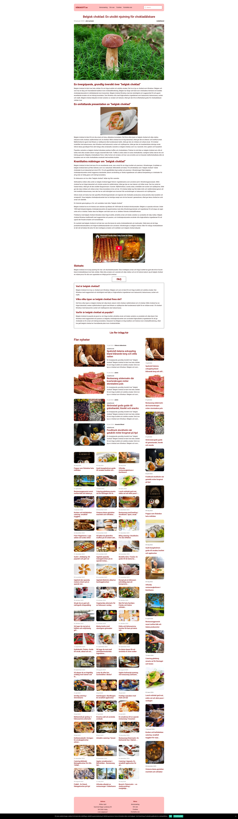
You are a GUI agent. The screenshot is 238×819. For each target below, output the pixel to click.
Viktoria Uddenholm (120, 345)
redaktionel (160, 21)
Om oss (111, 7)
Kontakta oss (127, 7)
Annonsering (103, 7)
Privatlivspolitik (178, 816)
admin (116, 372)
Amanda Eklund (119, 424)
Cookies (119, 7)
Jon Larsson (89, 21)
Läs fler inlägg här (119, 332)
